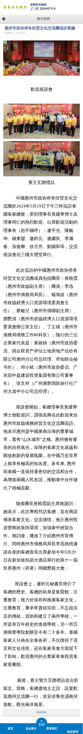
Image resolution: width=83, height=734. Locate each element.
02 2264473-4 (45, 8)
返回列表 (41, 712)
